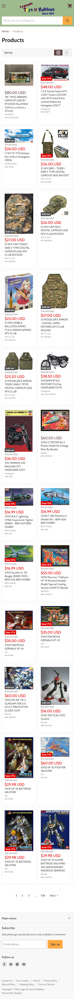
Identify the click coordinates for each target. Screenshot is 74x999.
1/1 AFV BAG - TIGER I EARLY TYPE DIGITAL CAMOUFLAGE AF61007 (55, 172)
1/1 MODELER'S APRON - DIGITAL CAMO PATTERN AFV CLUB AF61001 (54, 325)
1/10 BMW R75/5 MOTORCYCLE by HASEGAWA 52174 (51, 384)
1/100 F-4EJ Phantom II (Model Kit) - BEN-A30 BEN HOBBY (54, 519)
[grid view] (58, 52)
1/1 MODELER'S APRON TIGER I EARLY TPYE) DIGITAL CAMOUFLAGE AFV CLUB (18, 386)
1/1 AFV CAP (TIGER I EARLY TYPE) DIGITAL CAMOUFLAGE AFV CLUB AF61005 (17, 249)
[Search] (67, 20)
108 (43, 895)
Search (36, 980)
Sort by (8, 52)
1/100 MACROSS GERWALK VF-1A (14, 646)
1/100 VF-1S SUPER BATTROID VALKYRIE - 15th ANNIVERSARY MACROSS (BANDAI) (54, 865)
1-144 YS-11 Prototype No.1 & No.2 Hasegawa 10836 (17, 157)
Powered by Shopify (12, 992)
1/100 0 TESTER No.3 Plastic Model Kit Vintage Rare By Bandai (54, 446)
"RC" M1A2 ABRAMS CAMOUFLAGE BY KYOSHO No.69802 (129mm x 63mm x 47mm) (16, 104)
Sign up (55, 944)
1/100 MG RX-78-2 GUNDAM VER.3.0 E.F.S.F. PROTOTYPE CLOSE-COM (16, 705)
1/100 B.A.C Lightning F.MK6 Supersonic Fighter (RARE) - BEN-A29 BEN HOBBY (19, 522)
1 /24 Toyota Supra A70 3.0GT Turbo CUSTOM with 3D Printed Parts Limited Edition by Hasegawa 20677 (54, 98)
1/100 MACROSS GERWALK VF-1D (50, 638)
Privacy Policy (50, 980)
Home (5, 31)
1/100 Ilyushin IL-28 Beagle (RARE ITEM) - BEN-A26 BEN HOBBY (18, 576)
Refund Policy (8, 984)
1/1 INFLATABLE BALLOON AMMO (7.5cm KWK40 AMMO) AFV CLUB (18, 328)
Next (53, 895)
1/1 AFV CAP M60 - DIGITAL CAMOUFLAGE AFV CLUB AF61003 (54, 230)
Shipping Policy (26, 984)
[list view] (67, 52)
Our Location (22, 980)
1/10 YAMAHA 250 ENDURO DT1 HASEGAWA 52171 (15, 466)
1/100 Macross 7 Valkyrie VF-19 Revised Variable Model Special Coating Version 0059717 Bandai (54, 582)
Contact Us (7, 980)
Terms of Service (46, 984)
